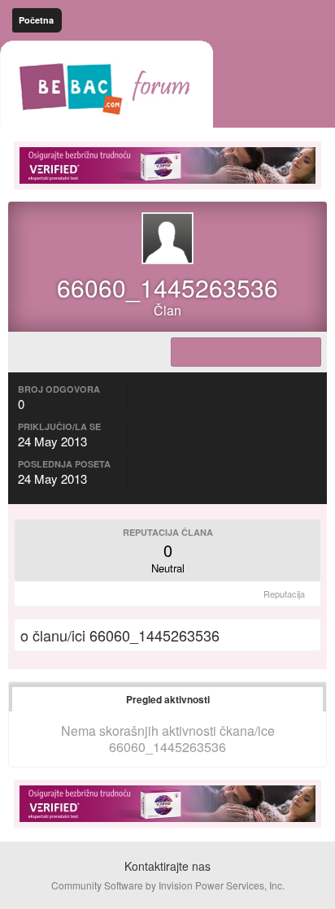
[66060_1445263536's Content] (246, 352)
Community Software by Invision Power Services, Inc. (168, 885)
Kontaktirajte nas (167, 866)
